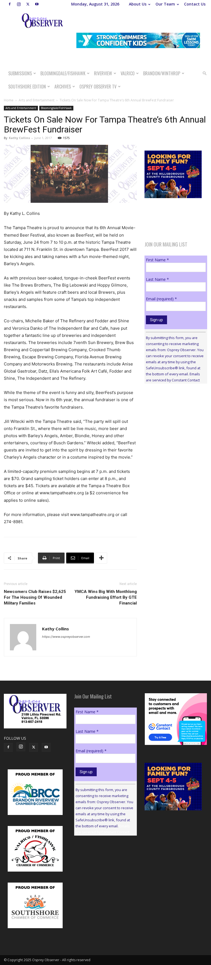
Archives (62, 86)
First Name (157, 259)
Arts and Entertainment (36, 100)
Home (8, 100)
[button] (204, 73)
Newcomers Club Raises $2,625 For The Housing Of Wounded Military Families (35, 597)
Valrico (128, 73)
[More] (101, 558)
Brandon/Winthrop (161, 73)
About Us (137, 4)
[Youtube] (37, 4)
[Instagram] (19, 4)
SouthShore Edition (27, 86)
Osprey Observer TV (97, 86)
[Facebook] (9, 4)
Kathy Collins (19, 138)
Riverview (103, 73)
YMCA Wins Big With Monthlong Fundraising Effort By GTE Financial (105, 597)
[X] (28, 4)
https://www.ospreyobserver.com (66, 637)
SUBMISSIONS (20, 73)
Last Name (157, 279)
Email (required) (161, 298)
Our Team (165, 4)
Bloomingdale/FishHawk (62, 73)
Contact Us (195, 4)
